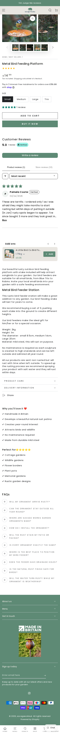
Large (35, 99)
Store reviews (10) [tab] (44, 167)
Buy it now (30, 123)
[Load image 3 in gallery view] (30, 47)
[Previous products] (48, 244)
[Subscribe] (45, 675)
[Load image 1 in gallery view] (15, 47)
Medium (21, 99)
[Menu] (3, 10)
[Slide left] (7, 47)
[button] (50, 10)
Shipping (18, 79)
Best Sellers (15, 57)
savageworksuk (24, 716)
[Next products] (54, 244)
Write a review (30, 155)
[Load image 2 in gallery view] (23, 47)
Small (8, 99)
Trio (47, 99)
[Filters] (5, 176)
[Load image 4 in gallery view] (37, 47)
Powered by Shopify (30, 719)
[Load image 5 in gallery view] (44, 47)
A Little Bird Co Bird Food (29, 250)
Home (4, 57)
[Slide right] (53, 47)
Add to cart (30, 115)
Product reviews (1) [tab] (16, 167)
